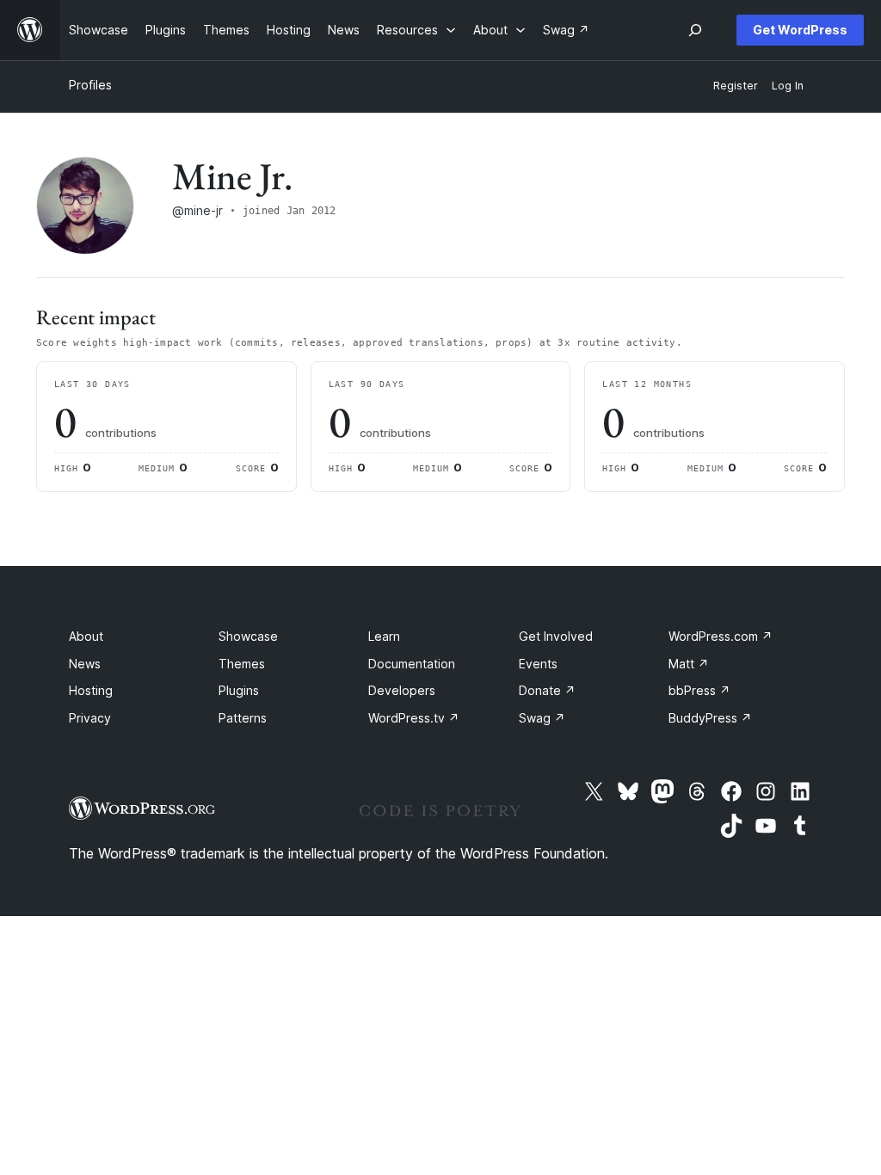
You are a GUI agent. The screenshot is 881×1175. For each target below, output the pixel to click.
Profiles (90, 84)
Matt (688, 663)
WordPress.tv (413, 718)
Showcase (248, 636)
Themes (242, 663)
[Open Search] (695, 30)
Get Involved (556, 636)
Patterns (243, 718)
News (85, 663)
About (86, 636)
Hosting (91, 690)
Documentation (411, 663)
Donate (547, 690)
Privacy (90, 718)
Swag (542, 718)
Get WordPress (800, 29)
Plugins (239, 690)
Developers (401, 690)
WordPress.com (720, 636)
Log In (788, 85)
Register (735, 85)
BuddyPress (710, 718)
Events (538, 663)
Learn (384, 636)
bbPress (699, 690)
